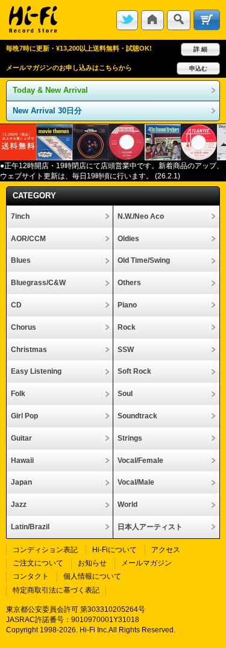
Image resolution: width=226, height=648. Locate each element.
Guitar (21, 438)
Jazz (19, 504)
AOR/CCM (28, 238)
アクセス (165, 549)
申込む (198, 68)
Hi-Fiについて (114, 549)
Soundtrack (137, 416)
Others (129, 282)
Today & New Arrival (50, 90)
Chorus (23, 327)
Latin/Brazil (30, 526)
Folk (18, 393)
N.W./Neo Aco (141, 216)
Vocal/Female (140, 460)
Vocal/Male (136, 482)
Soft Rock (134, 371)
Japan (21, 482)
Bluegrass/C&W (38, 282)
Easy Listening (36, 371)
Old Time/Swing (144, 260)
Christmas (29, 349)
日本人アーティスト (150, 526)
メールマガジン (146, 563)
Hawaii (22, 460)
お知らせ (92, 563)
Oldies (128, 238)
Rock (127, 327)
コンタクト (31, 576)
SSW (126, 349)
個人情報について (92, 576)
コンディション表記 (45, 549)
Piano (127, 305)
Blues (21, 260)
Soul (125, 393)
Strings (130, 438)
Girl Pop (24, 416)
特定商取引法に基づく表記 (56, 590)
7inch (20, 216)
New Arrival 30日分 (47, 110)
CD (16, 305)
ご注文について (38, 563)
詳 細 (200, 49)
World (127, 504)
